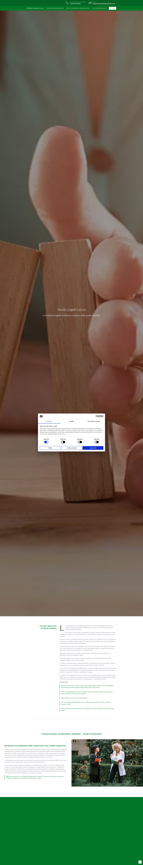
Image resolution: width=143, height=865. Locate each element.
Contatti (112, 8)
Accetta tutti (93, 448)
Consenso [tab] (49, 421)
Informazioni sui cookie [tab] (94, 421)
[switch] (63, 442)
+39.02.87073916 (75, 3)
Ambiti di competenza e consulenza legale (78, 8)
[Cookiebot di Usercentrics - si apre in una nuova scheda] (96, 416)
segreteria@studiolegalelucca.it (104, 3)
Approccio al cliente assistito (55, 8)
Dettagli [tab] (71, 421)
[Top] (140, 862)
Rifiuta (50, 448)
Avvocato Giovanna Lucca (99, 8)
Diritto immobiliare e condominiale (107, 832)
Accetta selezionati (71, 448)
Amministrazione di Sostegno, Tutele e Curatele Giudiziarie (53, 832)
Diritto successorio (71, 832)
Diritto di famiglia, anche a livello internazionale (36, 827)
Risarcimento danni (89, 832)
